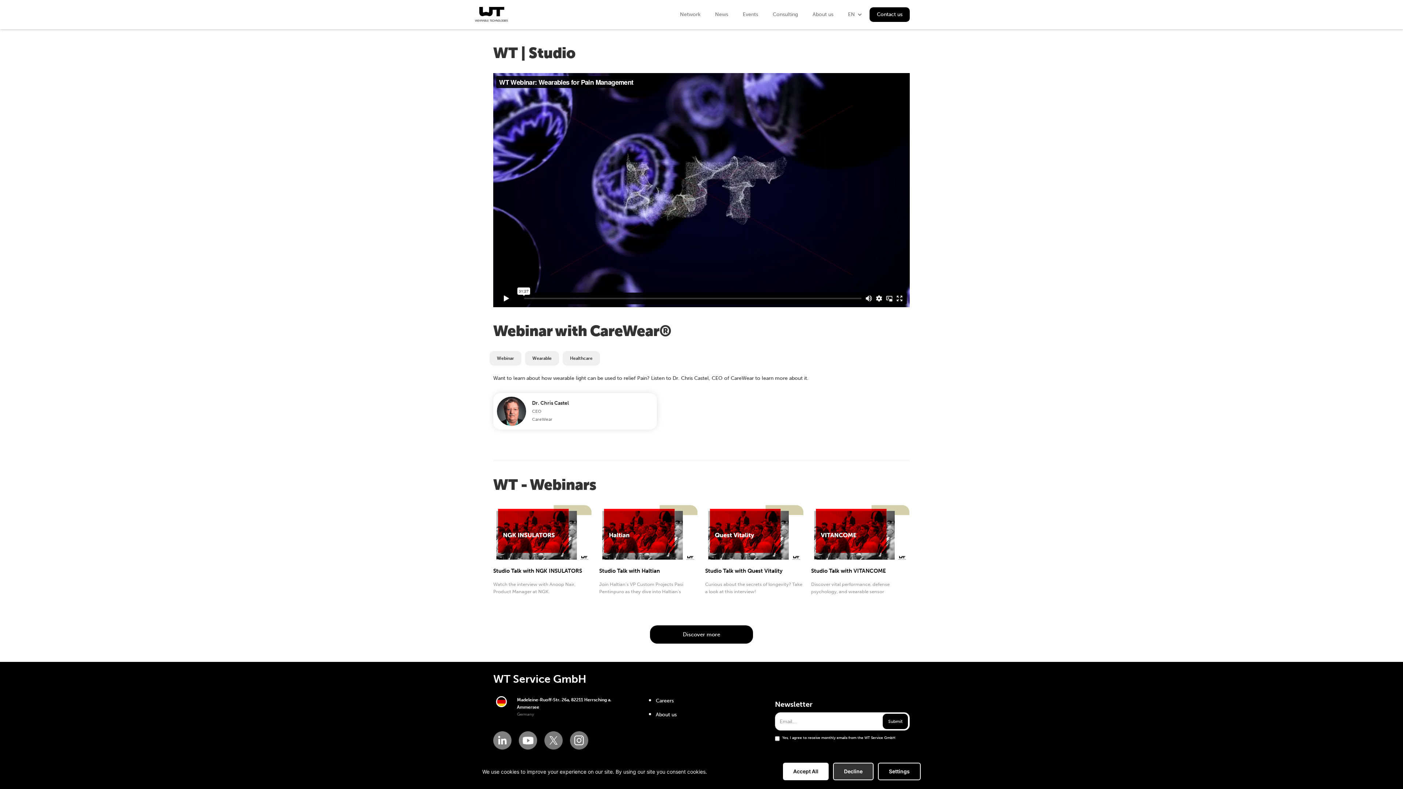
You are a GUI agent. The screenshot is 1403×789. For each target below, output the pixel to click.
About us (823, 14)
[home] (491, 14)
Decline (853, 771)
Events (750, 14)
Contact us (889, 14)
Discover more (701, 634)
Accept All (805, 771)
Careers (665, 701)
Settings (899, 771)
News (721, 14)
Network (690, 14)
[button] (855, 15)
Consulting (785, 14)
